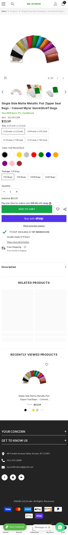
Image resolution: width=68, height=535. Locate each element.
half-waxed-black (25, 410)
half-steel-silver (37, 410)
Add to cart (27, 209)
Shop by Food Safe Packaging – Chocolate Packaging (43, 11)
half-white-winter (29, 410)
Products (14, 11)
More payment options (34, 226)
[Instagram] (13, 477)
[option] (34, 49)
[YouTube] (21, 477)
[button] (57, 78)
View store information (18, 242)
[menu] (3, 4)
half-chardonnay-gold (33, 410)
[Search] (12, 4)
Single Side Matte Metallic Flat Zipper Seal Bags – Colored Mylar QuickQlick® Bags (34, 397)
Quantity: (6, 186)
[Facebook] (5, 477)
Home (4, 11)
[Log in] (55, 4)
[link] (58, 209)
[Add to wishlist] (46, 364)
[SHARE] (64, 209)
